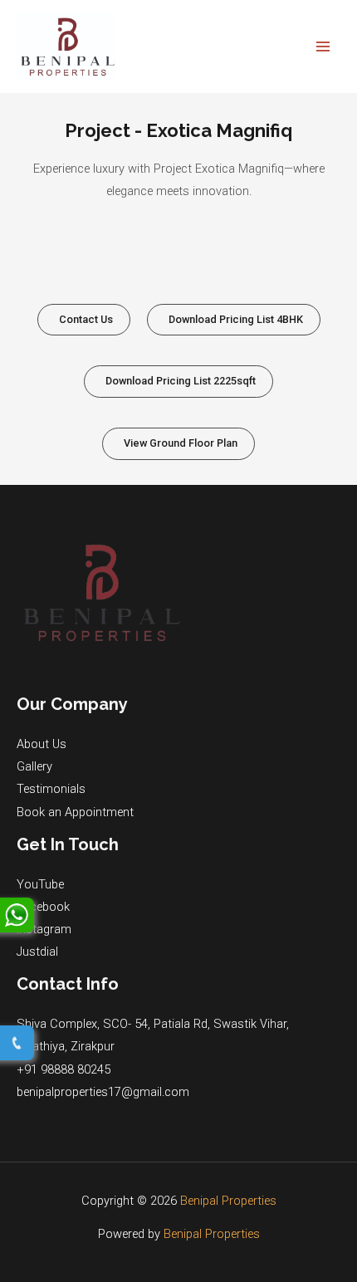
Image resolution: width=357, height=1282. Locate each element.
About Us (41, 743)
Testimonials (51, 788)
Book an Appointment (75, 812)
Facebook (43, 906)
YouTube (40, 884)
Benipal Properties (228, 1200)
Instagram (44, 929)
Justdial (37, 951)
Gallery (34, 766)
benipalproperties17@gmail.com (103, 1091)
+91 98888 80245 (63, 1069)
